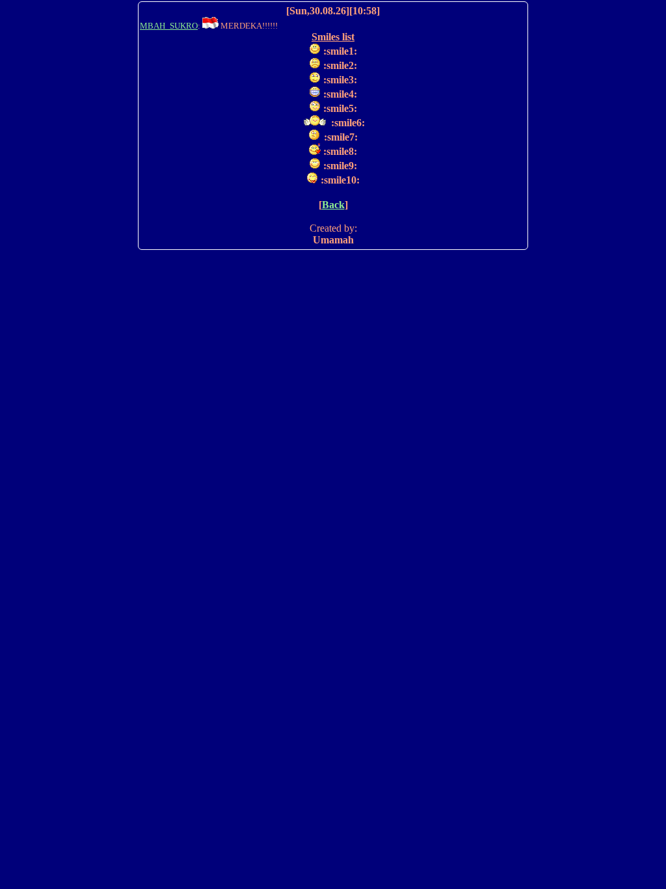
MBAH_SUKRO (169, 26)
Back (333, 204)
